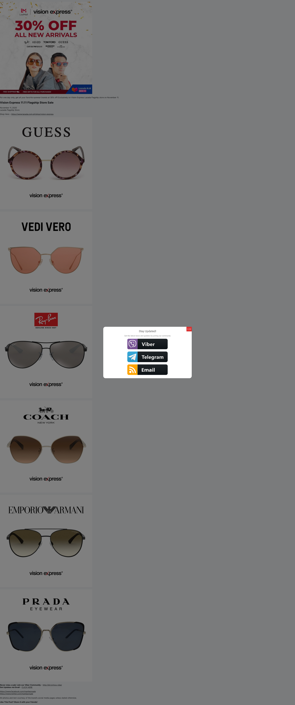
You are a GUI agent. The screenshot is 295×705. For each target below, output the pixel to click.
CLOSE (189, 329)
